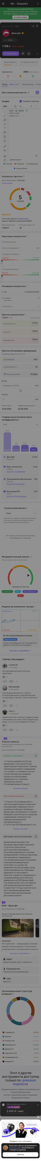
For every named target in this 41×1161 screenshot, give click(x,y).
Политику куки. (15, 1148)
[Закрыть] (38, 1117)
